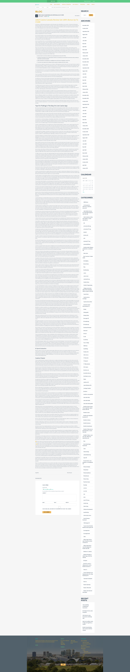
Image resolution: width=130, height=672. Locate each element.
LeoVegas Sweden (87, 388)
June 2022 (85, 77)
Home (51, 4)
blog (48, 16)
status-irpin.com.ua (87, 515)
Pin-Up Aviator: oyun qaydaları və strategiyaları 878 (88, 462)
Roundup (85, 485)
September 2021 (86, 104)
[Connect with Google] (48, 489)
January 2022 (85, 92)
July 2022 (84, 74)
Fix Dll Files (85, 339)
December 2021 (86, 95)
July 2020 (84, 140)
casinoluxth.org (86, 279)
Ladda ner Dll (86, 382)
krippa (84, 379)
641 (84, 223)
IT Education (85, 357)
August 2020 (85, 137)
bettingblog (85, 260)
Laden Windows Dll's (87, 385)
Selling (84, 654)
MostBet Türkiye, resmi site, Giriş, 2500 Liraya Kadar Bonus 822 (88, 437)
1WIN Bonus (85, 202)
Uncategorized (86, 530)
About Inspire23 (57, 4)
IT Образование (86, 364)
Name (43, 502)
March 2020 (85, 153)
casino (84, 273)
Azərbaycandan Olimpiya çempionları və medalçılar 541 (88, 249)
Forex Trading (86, 342)
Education (85, 330)
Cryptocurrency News (87, 301)
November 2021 (86, 98)
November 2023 (86, 25)
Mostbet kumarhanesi (87, 426)
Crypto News (86, 294)
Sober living (85, 506)
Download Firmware (87, 327)
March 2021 (85, 122)
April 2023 (84, 46)
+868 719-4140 (73, 640)
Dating (84, 309)
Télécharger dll (86, 523)
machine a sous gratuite (88, 394)
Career (88, 4)
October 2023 (85, 28)
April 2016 (84, 165)
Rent (83, 656)
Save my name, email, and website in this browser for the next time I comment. (56, 508)
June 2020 (85, 144)
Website (67, 502)
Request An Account (87, 1)
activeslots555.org (87, 226)
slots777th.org (86, 500)
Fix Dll (84, 336)
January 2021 (85, 125)
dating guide (85, 312)
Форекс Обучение (87, 587)
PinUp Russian (86, 475)
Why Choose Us (75, 4)
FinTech (85, 333)
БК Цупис (85, 560)
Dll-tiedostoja (86, 324)
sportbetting (86, 512)
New (84, 441)
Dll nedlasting (86, 321)
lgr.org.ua (85, 391)
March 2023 (85, 49)
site (84, 494)
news (84, 448)
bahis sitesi (85, 253)
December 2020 (86, 128)
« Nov (83, 192)
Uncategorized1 (86, 533)
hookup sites (86, 351)
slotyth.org (85, 503)
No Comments (77, 15)
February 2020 (85, 156)
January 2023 (85, 55)
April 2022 (84, 83)
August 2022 (85, 71)
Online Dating (86, 451)
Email (55, 502)
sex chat (85, 491)
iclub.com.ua (85, 354)
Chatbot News (86, 282)
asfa (84, 238)
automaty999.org (86, 244)
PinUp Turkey (86, 479)
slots (84, 497)
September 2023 (86, 31)
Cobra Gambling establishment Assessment (86, 606)
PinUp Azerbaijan (86, 466)
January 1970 (85, 168)
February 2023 (85, 52)
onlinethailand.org (87, 454)
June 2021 (85, 113)
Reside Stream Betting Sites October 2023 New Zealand (87, 629)
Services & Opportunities (87, 643)
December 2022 (86, 58)
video (84, 536)
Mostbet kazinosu (86, 423)
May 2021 (84, 116)
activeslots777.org (87, 229)
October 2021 (85, 101)
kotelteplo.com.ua (87, 376)
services (85, 488)
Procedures (82, 4)
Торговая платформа (87, 578)
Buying (84, 649)
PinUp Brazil (85, 469)
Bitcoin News (86, 264)
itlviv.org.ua (85, 367)
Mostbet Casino (86, 412)
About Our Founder (86, 642)
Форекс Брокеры (86, 584)
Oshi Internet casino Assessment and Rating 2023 (87, 617)
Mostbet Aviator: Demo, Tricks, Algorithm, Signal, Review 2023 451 (88, 408)
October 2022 (85, 64)
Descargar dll (86, 318)
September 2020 (86, 134)
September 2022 (86, 68)
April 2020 (84, 150)
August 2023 (85, 34)
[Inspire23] (40, 4)
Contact (93, 4)
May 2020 (84, 147)
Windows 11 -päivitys (87, 551)
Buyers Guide (86, 651)
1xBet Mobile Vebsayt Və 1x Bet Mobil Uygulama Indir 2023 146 (88, 213)
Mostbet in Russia (86, 420)
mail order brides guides (88, 403)
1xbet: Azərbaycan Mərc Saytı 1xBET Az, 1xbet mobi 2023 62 (88, 218)
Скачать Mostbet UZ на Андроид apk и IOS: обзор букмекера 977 (88, 574)
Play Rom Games (86, 482)
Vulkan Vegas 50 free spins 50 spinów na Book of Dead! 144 (87, 541)
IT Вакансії (85, 361)
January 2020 (85, 159)
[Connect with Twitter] (51, 489)
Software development (88, 509)
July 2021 (84, 110)
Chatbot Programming (87, 285)
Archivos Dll (85, 235)
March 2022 (85, 86)
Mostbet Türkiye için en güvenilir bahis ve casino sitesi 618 (88, 431)
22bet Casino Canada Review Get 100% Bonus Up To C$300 (51, 15)
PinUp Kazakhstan (87, 472)
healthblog (85, 348)
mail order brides (86, 400)
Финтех (85, 581)
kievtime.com (86, 370)
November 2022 (86, 61)
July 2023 (84, 37)
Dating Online (86, 315)
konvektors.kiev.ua (87, 373)
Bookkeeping (86, 270)
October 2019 (85, 162)
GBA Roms (85, 345)
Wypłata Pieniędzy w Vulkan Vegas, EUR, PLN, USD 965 (87, 556)
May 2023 (84, 43)
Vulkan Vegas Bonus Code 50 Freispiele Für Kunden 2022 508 (87, 547)
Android (85, 232)
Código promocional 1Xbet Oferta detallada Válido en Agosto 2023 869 (88, 290)
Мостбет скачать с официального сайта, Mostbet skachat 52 (87, 565)
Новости (85, 569)
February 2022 (85, 89)
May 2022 (84, 80)
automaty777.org (86, 241)
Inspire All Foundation (66, 4)
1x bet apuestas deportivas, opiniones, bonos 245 (87, 207)
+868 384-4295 (63, 644)
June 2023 (85, 40)
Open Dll (85, 457)
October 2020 (85, 131)
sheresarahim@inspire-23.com (74, 642)
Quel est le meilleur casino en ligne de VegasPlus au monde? (88, 623)
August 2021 (85, 107)
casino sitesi (85, 276)
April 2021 (84, 119)
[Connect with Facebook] (45, 489)
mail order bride (86, 397)
